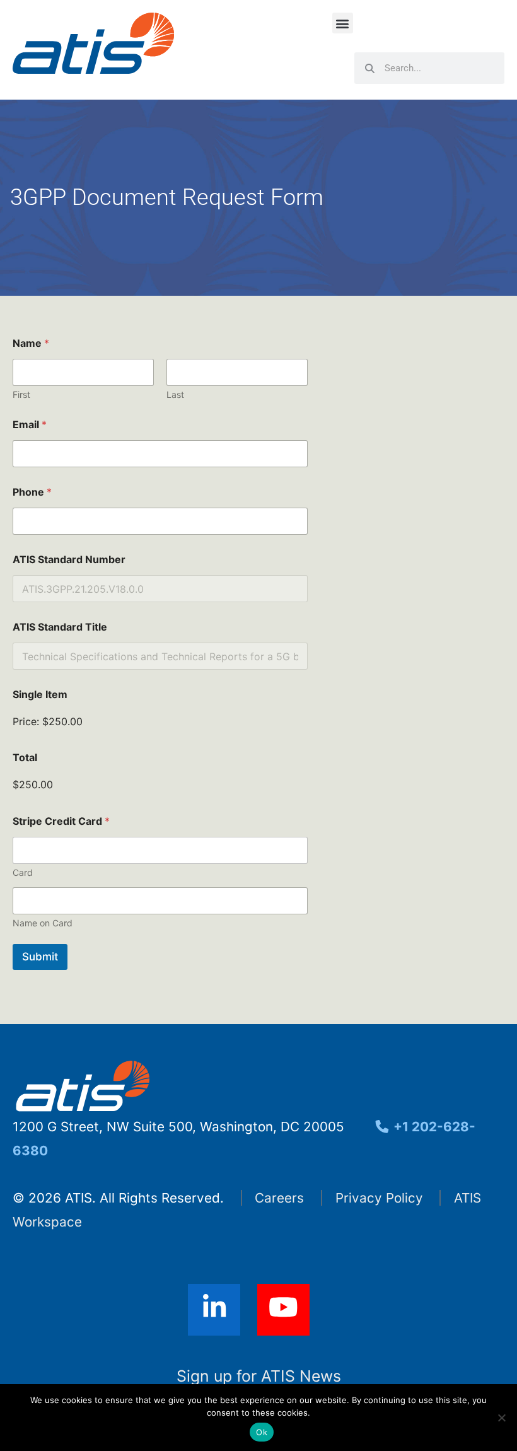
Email (30, 425)
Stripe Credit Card (61, 821)
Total (25, 758)
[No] (501, 1417)
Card (23, 872)
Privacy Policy (379, 1198)
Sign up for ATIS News (259, 1376)
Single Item (40, 695)
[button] (342, 23)
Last (175, 394)
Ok (261, 1432)
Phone (32, 492)
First (21, 394)
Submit (40, 956)
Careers (279, 1198)
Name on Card (43, 923)
